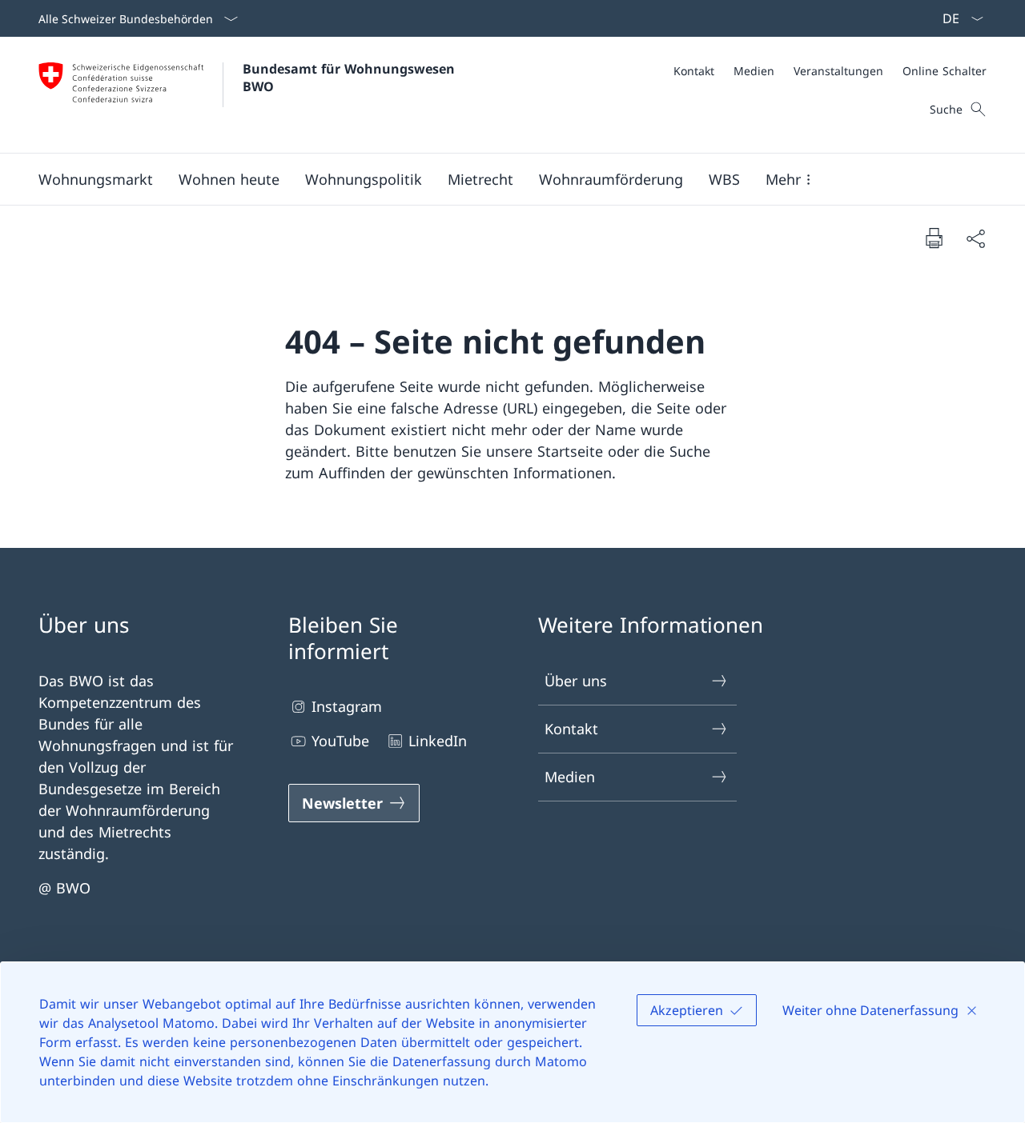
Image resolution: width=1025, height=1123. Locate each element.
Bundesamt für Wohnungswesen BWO (351, 77)
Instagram (347, 706)
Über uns (576, 680)
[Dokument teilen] (975, 238)
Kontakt (571, 728)
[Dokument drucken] (934, 237)
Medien (570, 776)
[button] (96, 179)
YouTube (340, 740)
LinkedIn (437, 740)
